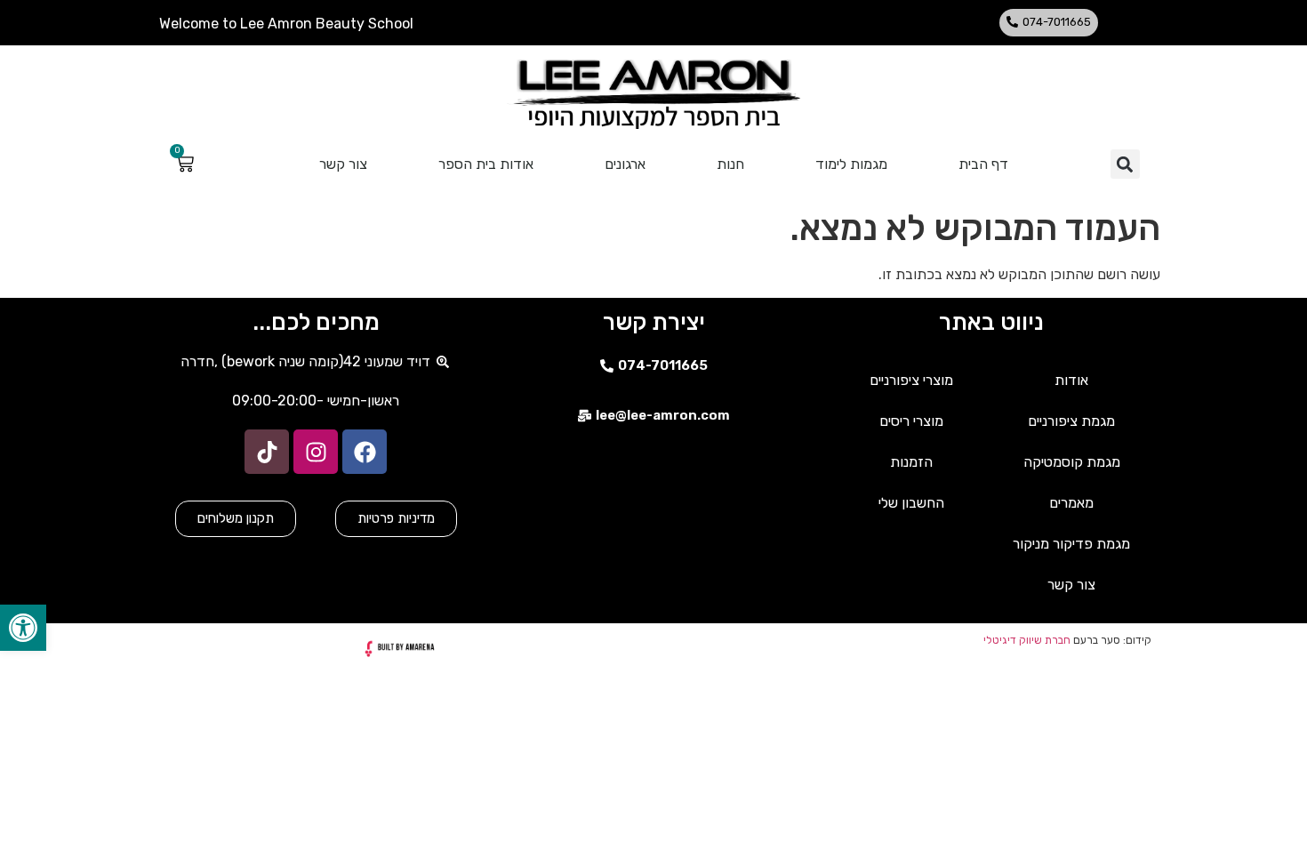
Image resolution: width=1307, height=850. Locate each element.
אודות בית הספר (485, 164)
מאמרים (1071, 502)
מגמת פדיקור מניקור (1071, 543)
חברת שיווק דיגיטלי (1026, 640)
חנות (730, 164)
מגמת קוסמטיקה (1071, 461)
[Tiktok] (267, 451)
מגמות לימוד (851, 164)
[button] (1048, 22)
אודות (1071, 380)
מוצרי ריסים (911, 421)
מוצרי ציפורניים (911, 380)
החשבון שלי (911, 502)
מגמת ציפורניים (1071, 421)
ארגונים (625, 164)
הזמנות (911, 461)
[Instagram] (315, 451)
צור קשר (343, 164)
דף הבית (983, 164)
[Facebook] (364, 451)
